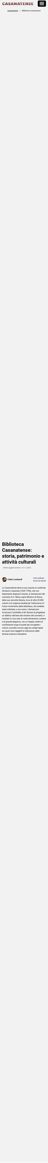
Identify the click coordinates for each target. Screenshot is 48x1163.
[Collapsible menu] (41, 3)
